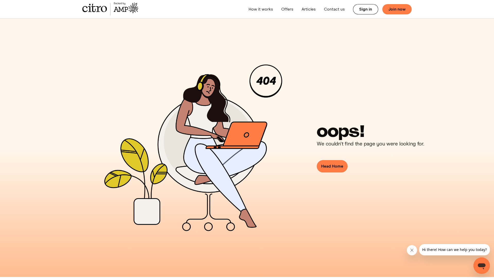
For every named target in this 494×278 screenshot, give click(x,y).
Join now (397, 9)
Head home (332, 166)
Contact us (334, 9)
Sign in (365, 9)
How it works (261, 9)
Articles (309, 9)
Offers (287, 9)
